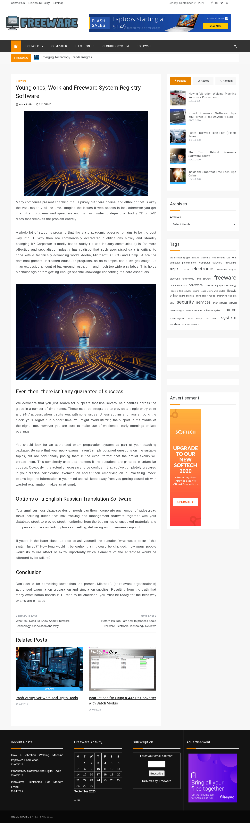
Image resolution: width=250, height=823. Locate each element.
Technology (34, 46)
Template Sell (43, 817)
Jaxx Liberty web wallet (213, 291)
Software (144, 46)
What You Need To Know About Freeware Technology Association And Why (43, 623)
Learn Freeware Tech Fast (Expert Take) (212, 135)
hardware (195, 285)
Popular (181, 80)
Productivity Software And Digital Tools (47, 698)
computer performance (183, 262)
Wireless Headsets (190, 324)
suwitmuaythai (177, 318)
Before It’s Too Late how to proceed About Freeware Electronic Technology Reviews (128, 623)
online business (186, 296)
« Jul (77, 800)
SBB (172, 303)
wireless (175, 324)
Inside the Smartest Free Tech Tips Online (212, 174)
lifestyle (231, 290)
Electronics (85, 46)
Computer (59, 46)
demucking (231, 263)
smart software (220, 303)
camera (231, 257)
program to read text (226, 296)
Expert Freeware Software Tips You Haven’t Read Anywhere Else (212, 115)
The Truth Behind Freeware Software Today (212, 154)
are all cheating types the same (184, 257)
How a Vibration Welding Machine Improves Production (212, 95)
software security (194, 310)
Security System (116, 46)
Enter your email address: (156, 768)
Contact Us (18, 2)
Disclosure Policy (39, 2)
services (203, 302)
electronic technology (182, 278)
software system (212, 310)
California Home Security (213, 257)
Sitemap (58, 2)
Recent (205, 80)
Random (228, 80)
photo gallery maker (205, 296)
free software (204, 279)
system (228, 317)
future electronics (178, 285)
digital (174, 269)
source (229, 309)
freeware (225, 277)
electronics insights (226, 269)
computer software (210, 262)
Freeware (165, 781)
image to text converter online (184, 291)
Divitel (186, 269)
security (185, 302)
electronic (202, 268)
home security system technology (220, 285)
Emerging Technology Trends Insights (66, 57)
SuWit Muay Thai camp (202, 318)
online (174, 295)
